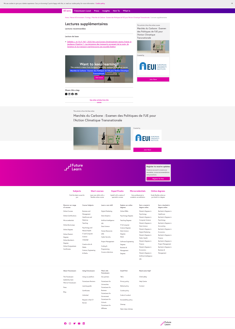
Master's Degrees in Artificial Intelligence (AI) (145, 256)
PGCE (122, 237)
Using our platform (88, 277)
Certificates (86, 290)
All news (67, 10)
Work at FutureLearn (69, 283)
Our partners (105, 277)
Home (67, 17)
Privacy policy (124, 281)
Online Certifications (69, 216)
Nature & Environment (77, 17)
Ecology (88, 17)
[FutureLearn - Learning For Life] (165, 323)
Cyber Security (106, 237)
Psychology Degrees (126, 216)
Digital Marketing (106, 211)
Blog (64, 292)
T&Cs (122, 277)
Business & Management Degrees (124, 250)
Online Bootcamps (69, 225)
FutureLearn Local (82, 10)
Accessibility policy (126, 300)
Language (85, 240)
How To (116, 10)
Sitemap (122, 304)
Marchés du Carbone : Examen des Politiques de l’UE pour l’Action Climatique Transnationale (121, 17)
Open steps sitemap (126, 309)
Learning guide (87, 286)
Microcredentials (68, 220)
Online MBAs (124, 211)
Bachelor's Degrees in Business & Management (164, 250)
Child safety (143, 277)
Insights (106, 10)
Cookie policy (124, 290)
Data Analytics (105, 216)
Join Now (153, 79)
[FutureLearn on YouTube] (79, 323)
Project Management (107, 241)
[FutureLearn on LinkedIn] (83, 323)
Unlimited (85, 295)
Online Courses (68, 211)
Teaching (85, 223)
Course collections (107, 252)
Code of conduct (125, 295)
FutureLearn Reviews (88, 281)
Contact (141, 286)
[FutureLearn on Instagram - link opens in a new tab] (70, 323)
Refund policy (124, 286)
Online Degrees (68, 229)
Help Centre (143, 281)
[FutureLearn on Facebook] (66, 323)
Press (96, 10)
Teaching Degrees (125, 220)
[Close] (232, 3)
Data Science (105, 226)
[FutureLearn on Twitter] (74, 323)
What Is (126, 10)
